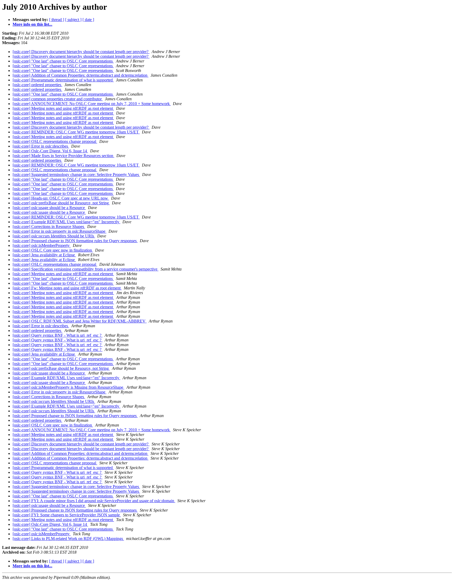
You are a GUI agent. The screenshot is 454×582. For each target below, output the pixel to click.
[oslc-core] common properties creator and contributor (58, 99)
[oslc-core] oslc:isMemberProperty (42, 245)
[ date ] (88, 19)
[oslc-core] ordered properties (37, 84)
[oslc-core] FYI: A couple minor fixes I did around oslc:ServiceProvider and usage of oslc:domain (94, 500)
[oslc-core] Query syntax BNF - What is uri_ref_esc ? (57, 335)
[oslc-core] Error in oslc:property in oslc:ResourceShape (59, 231)
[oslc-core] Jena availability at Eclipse (44, 255)
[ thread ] (56, 19)
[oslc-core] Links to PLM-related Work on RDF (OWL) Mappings (68, 538)
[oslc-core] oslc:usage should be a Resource (49, 207)
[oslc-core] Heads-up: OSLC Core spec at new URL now (61, 198)
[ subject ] (73, 19)
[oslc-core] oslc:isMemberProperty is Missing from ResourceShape (68, 387)
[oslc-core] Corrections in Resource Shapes (49, 226)
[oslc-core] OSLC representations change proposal (55, 141)
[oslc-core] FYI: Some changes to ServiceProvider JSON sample (67, 515)
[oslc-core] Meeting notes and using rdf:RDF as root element (63, 108)
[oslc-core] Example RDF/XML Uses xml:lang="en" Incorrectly (66, 222)
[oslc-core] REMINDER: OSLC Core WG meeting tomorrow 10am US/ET (76, 132)
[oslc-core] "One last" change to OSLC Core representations (63, 61)
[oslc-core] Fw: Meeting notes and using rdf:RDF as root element (67, 288)
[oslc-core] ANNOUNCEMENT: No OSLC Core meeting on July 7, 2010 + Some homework (92, 103)
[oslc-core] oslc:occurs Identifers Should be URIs (54, 236)
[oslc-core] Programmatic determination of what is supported (63, 80)
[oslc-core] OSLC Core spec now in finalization (53, 250)
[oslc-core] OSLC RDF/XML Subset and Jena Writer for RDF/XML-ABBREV (80, 321)
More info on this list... (32, 24)
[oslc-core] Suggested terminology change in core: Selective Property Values (76, 174)
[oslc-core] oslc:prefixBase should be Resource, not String (61, 203)
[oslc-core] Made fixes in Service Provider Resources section (63, 155)
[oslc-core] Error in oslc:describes (41, 146)
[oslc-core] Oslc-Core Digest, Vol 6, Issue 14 (50, 151)
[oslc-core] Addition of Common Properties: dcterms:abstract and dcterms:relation (80, 75)
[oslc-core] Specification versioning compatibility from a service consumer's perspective (85, 269)
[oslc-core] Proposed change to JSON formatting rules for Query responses (75, 240)
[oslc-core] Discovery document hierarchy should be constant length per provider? (81, 51)
